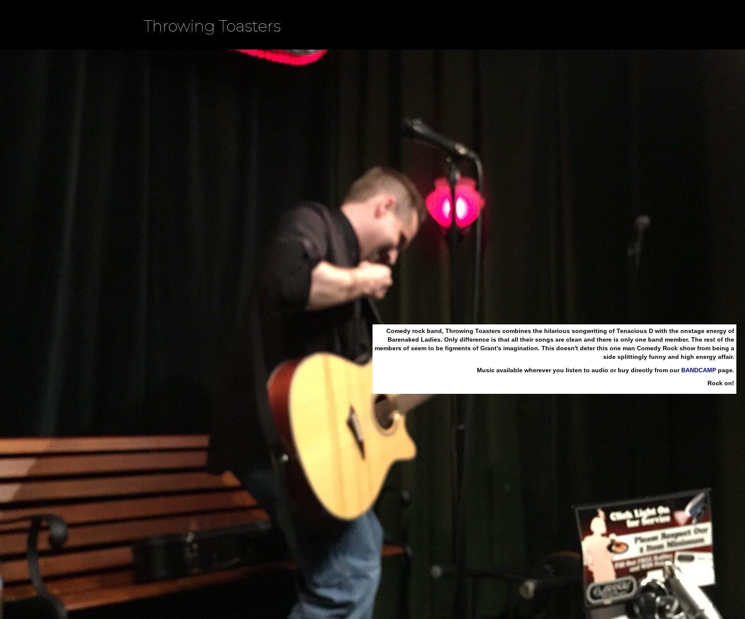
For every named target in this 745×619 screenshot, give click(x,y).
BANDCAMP (698, 370)
